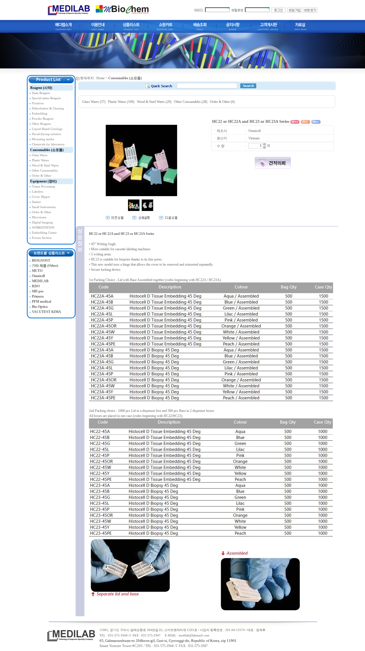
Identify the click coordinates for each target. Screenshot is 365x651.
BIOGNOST (41, 261)
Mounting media (43, 139)
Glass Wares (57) (94, 102)
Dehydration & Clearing (48, 108)
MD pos (38, 291)
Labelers (37, 191)
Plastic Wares (40, 160)
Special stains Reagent (46, 98)
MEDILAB (40, 281)
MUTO (37, 271)
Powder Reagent (42, 118)
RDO (36, 286)
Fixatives (38, 103)
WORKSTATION (43, 227)
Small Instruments (44, 207)
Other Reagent (41, 123)
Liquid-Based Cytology (47, 129)
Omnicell (38, 276)
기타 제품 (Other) (45, 266)
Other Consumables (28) (190, 102)
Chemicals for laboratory (48, 144)
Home (100, 78)
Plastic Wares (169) (121, 102)
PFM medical (41, 302)
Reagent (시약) (41, 88)
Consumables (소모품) (47, 150)
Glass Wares (39, 155)
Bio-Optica (40, 307)
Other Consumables (45, 170)
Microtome (39, 217)
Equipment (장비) (43, 181)
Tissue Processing (43, 186)
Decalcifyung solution (46, 134)
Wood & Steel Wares (45, 165)
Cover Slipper (41, 196)
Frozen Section (42, 237)
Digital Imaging (42, 222)
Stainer (36, 202)
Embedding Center (44, 232)
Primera (38, 296)
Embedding (39, 113)
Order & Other (41, 175)
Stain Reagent (41, 93)
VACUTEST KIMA (46, 312)
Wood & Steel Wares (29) (154, 102)
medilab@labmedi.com (194, 635)
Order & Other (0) (222, 102)
